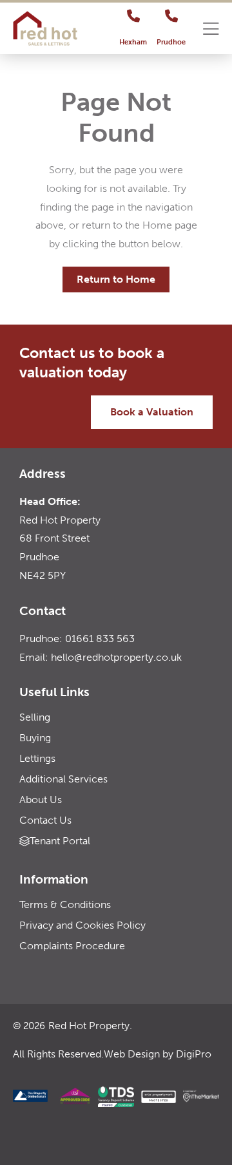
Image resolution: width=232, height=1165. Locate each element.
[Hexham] (133, 16)
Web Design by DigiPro (157, 1054)
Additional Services (63, 779)
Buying (35, 738)
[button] (211, 30)
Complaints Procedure (72, 946)
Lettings (37, 758)
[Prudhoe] (171, 16)
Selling (34, 717)
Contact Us (45, 820)
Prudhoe (171, 42)
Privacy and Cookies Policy (82, 925)
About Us (40, 799)
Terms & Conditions (65, 904)
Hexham (133, 42)
